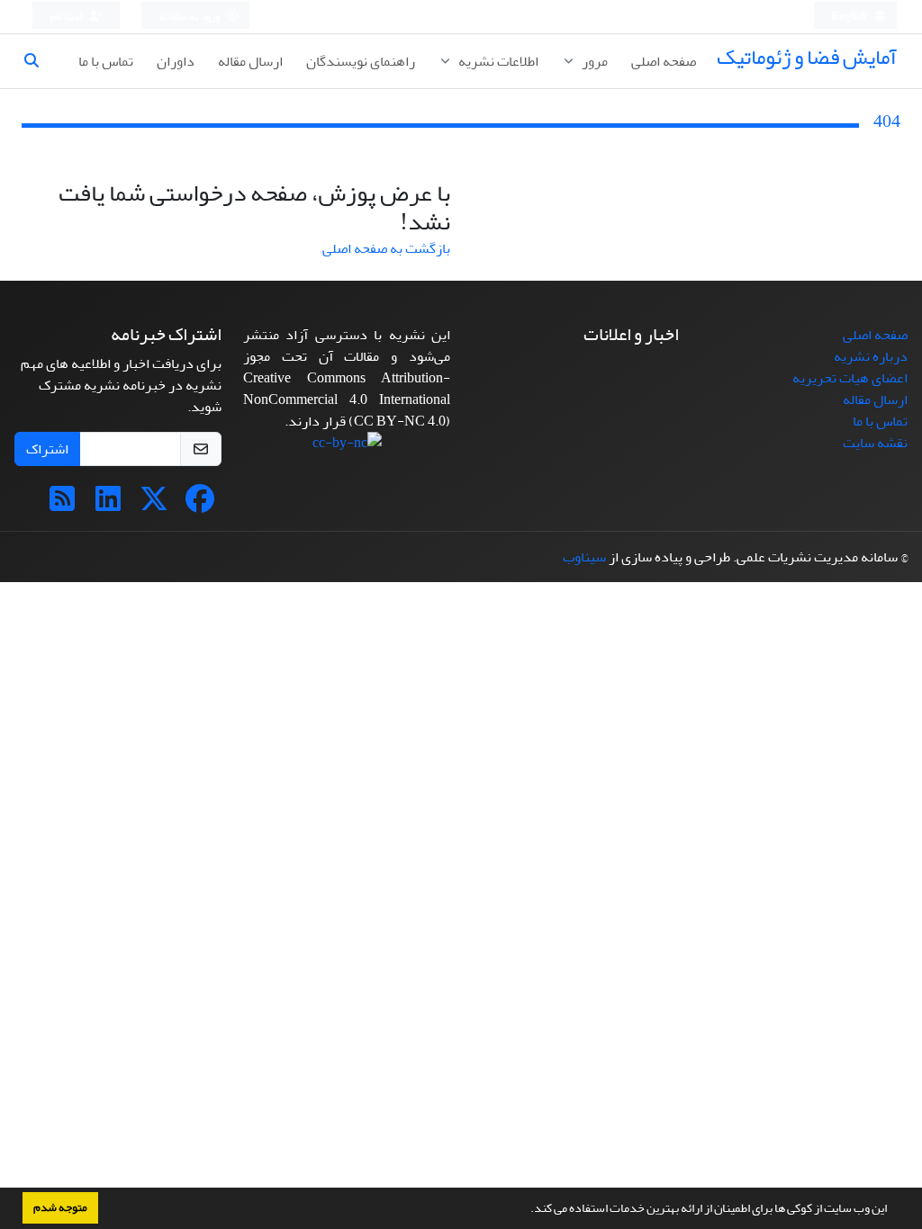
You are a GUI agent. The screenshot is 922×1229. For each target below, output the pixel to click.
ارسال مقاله (250, 61)
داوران (175, 61)
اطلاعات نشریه (497, 61)
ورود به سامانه (190, 16)
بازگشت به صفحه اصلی (386, 248)
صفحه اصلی (663, 61)
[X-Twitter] (154, 504)
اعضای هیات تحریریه (850, 377)
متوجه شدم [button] (60, 1207)
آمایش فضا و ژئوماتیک (807, 57)
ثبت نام (67, 16)
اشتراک (47, 448)
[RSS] (62, 504)
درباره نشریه (871, 356)
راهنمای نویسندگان (360, 61)
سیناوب (584, 556)
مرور (593, 61)
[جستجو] (39, 61)
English (850, 16)
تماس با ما (105, 61)
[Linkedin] (108, 504)
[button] (526, 1210)
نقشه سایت (875, 442)
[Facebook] (199, 504)
